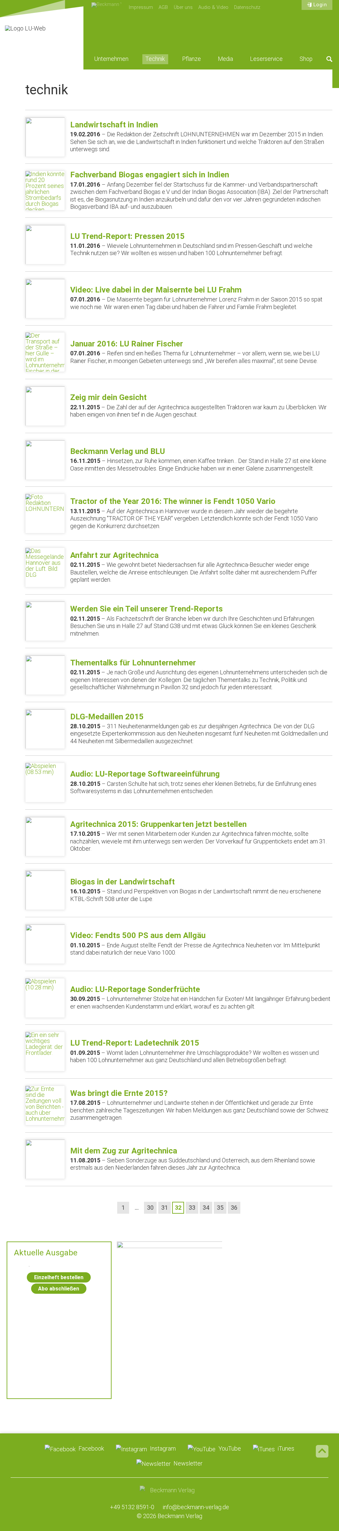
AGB (163, 7)
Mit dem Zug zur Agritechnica (123, 1150)
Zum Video (169, 1284)
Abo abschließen (58, 1288)
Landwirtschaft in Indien (114, 124)
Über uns (183, 7)
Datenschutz (247, 7)
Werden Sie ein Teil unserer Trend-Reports (146, 608)
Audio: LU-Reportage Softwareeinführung (145, 774)
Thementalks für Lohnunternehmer (133, 662)
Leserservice (266, 59)
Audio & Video (213, 7)
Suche (329, 59)
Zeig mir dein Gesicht (108, 397)
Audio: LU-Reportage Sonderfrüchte (135, 989)
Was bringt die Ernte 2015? (119, 1093)
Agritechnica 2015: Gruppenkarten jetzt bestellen (158, 824)
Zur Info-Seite (169, 1372)
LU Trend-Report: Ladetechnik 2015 (134, 1043)
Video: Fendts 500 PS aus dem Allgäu (138, 935)
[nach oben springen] (322, 1451)
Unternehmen (111, 59)
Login (320, 5)
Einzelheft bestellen (58, 1277)
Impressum (141, 7)
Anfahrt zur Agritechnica (114, 555)
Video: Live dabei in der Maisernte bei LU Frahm (156, 289)
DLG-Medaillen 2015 (107, 716)
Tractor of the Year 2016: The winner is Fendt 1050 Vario (172, 501)
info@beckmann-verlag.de (196, 1507)
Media (225, 59)
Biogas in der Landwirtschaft (122, 881)
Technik (155, 59)
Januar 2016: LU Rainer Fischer (126, 343)
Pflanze (191, 59)
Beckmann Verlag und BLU (117, 451)
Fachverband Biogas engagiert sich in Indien (149, 174)
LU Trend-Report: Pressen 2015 (127, 236)
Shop (306, 59)
